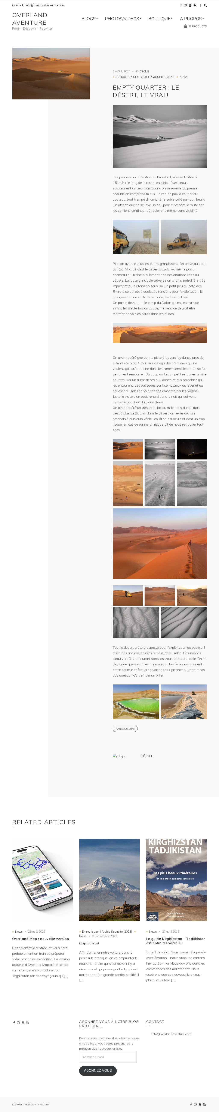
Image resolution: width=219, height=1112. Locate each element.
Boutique (159, 18)
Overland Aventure (29, 18)
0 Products (198, 26)
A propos (191, 18)
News (184, 77)
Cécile (144, 71)
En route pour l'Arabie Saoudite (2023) (145, 77)
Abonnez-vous (98, 1070)
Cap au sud (89, 943)
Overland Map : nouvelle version (40, 938)
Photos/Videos (122, 18)
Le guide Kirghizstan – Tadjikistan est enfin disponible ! (176, 940)
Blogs (89, 18)
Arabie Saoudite (125, 728)
